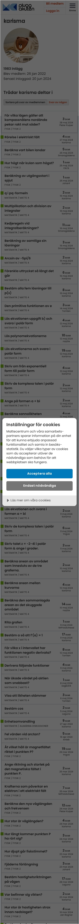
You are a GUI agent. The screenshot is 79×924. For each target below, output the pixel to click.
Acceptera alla (39, 473)
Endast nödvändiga (39, 485)
